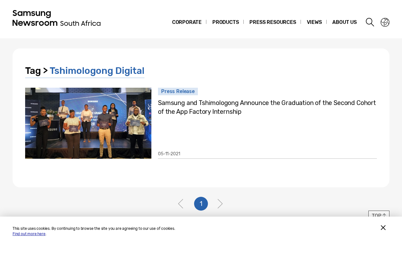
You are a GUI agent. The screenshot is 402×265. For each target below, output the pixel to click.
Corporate (187, 22)
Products (225, 22)
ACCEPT (383, 227)
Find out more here (29, 234)
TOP (376, 216)
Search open (370, 22)
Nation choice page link (385, 22)
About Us (344, 22)
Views (314, 22)
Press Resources (272, 22)
